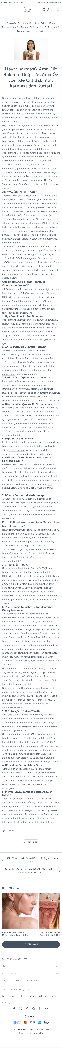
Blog (20, 23)
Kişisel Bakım (41, 23)
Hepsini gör (31, 944)
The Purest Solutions (26, 1029)
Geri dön (33, 842)
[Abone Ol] (58, 990)
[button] (44, 9)
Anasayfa (11, 23)
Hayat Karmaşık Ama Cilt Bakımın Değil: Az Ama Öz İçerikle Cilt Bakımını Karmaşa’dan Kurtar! (31, 27)
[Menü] (3, 9)
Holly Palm (37, 1033)
